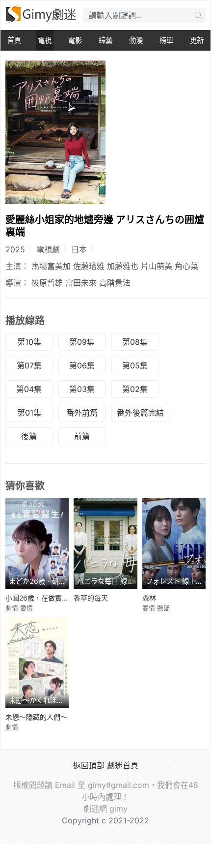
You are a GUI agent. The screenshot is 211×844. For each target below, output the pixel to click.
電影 (75, 40)
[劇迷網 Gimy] (41, 14)
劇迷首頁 (122, 765)
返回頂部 (89, 765)
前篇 (82, 436)
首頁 (14, 40)
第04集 (29, 389)
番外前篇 (82, 413)
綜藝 (105, 40)
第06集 (82, 365)
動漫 (136, 40)
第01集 (29, 413)
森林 (149, 598)
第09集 (82, 342)
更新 (197, 40)
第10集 (29, 342)
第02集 (135, 389)
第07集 (29, 365)
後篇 (29, 436)
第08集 (135, 342)
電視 (45, 40)
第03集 (82, 389)
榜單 (166, 40)
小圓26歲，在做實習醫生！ (47, 598)
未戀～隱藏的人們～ (36, 717)
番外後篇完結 (140, 413)
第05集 (135, 365)
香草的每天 (91, 598)
